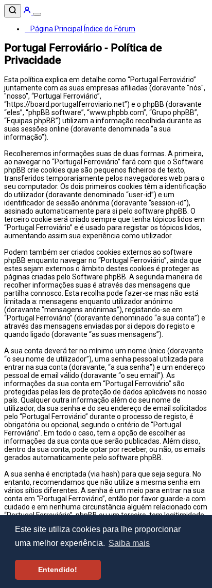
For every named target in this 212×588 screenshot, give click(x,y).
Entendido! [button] (57, 569)
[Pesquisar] (12, 10)
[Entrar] (28, 12)
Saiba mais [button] (129, 543)
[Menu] (37, 14)
